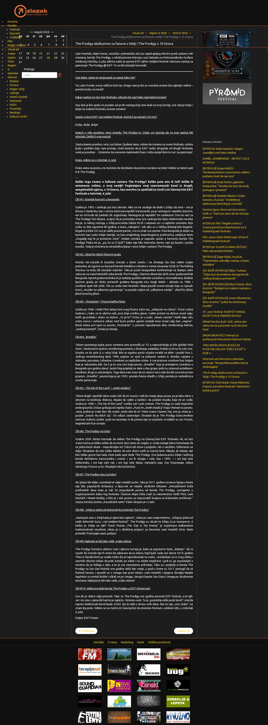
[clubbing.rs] (178, 654)
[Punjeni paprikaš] (119, 717)
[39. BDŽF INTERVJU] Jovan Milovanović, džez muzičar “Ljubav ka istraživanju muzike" (227, 301)
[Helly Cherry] (148, 717)
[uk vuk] (119, 685)
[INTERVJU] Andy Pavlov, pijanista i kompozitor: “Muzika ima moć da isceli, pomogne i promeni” (226, 186)
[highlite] (90, 701)
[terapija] (90, 669)
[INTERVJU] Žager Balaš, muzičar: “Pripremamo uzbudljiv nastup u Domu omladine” (226, 260)
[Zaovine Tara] (119, 654)
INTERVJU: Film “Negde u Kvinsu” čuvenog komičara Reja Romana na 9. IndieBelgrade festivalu (225, 227)
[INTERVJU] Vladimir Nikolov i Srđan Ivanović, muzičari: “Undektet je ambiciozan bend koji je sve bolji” (224, 199)
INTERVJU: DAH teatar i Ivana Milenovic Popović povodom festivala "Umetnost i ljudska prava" (226, 386)
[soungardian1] (90, 685)
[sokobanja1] (119, 701)
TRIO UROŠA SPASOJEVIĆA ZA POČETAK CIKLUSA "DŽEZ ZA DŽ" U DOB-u (224, 349)
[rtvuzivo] (178, 717)
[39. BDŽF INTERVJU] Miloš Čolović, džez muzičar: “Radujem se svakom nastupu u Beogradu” (227, 288)
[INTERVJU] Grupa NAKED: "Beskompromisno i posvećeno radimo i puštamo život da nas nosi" (226, 172)
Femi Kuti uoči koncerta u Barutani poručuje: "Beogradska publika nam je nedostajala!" (225, 362)
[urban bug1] (178, 669)
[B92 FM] (90, 654)
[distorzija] (148, 654)
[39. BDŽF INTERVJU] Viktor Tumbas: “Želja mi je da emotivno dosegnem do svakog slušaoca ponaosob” (226, 274)
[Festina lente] (90, 717)
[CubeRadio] (178, 685)
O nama (112, 642)
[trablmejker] (148, 669)
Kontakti (99, 642)
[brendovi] (119, 669)
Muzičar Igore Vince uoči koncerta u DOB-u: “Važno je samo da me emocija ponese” (226, 213)
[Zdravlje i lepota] (178, 701)
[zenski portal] (148, 685)
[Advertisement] (180, 9)
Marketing (127, 642)
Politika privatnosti (159, 642)
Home (140, 642)
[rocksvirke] (148, 700)
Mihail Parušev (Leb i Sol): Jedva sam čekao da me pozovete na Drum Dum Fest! (225, 325)
